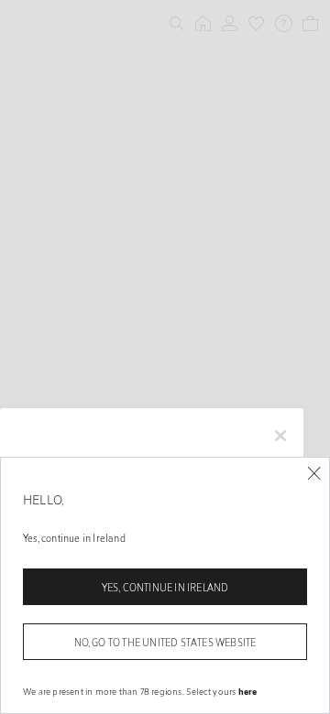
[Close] (314, 473)
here (248, 691)
